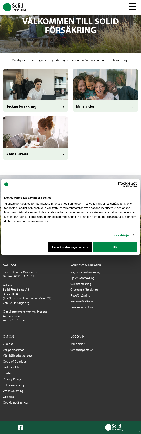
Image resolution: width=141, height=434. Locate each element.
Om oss (8, 344)
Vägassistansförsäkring (85, 272)
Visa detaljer (122, 235)
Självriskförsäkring (82, 278)
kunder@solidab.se (25, 272)
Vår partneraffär (13, 350)
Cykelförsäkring (80, 284)
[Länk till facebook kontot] (21, 427)
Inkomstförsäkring (82, 301)
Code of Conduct (14, 361)
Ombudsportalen (81, 350)
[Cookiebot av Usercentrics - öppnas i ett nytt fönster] (121, 184)
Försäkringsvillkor (82, 307)
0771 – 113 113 (24, 276)
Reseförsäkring (80, 295)
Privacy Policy (12, 379)
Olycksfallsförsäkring (84, 289)
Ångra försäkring (14, 320)
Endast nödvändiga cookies (70, 246)
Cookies (8, 397)
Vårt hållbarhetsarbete (18, 355)
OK (115, 246)
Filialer (7, 373)
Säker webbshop (14, 385)
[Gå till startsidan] (14, 7)
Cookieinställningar (16, 402)
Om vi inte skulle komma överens (25, 311)
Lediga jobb (11, 367)
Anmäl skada (11, 316)
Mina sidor (77, 344)
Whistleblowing (13, 391)
